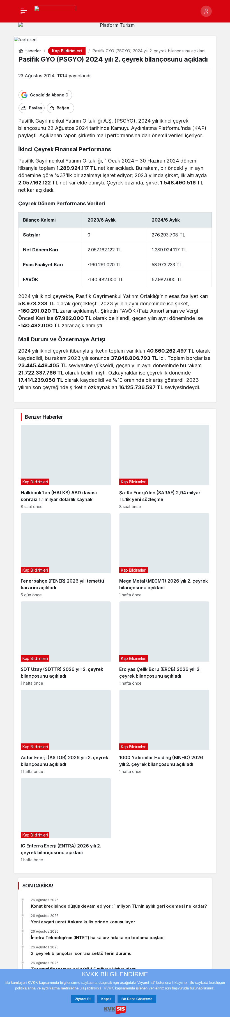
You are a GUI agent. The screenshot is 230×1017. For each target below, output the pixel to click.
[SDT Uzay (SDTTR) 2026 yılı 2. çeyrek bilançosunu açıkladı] (66, 643)
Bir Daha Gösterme (136, 999)
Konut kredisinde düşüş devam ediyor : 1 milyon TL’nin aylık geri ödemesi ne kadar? (119, 906)
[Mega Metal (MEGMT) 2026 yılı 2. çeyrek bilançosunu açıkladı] (164, 555)
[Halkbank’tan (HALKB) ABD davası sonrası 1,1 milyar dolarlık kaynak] (66, 467)
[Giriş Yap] (206, 11)
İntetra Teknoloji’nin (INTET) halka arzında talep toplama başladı (98, 937)
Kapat (106, 999)
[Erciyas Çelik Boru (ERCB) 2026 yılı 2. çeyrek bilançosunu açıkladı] (164, 643)
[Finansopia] (55, 10)
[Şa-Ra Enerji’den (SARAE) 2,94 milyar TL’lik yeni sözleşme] (164, 467)
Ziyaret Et (83, 999)
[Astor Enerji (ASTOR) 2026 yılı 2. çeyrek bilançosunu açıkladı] (66, 732)
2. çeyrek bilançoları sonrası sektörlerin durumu (81, 953)
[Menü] (23, 11)
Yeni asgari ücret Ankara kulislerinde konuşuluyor (83, 921)
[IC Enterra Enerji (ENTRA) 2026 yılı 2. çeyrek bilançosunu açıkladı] (66, 820)
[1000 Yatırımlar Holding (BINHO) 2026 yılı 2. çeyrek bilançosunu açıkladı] (164, 732)
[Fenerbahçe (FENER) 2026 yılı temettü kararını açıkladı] (66, 555)
